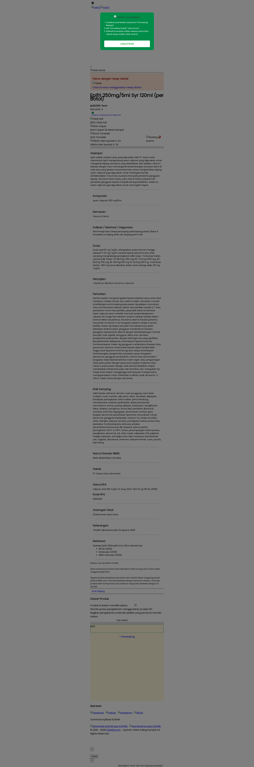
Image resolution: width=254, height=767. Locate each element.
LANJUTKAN (127, 44)
